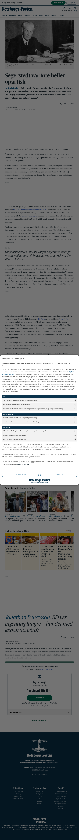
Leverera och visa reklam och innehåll (14, 435)
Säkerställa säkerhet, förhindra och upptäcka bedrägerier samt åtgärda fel (25, 431)
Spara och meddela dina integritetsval (14, 439)
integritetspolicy (23, 464)
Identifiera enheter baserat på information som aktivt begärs (22, 422)
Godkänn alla (59, 475)
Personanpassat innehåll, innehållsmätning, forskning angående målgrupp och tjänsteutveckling (33, 409)
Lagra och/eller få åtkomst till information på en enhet (20, 400)
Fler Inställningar (20, 475)
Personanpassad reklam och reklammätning (16, 404)
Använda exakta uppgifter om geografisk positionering (20, 418)
